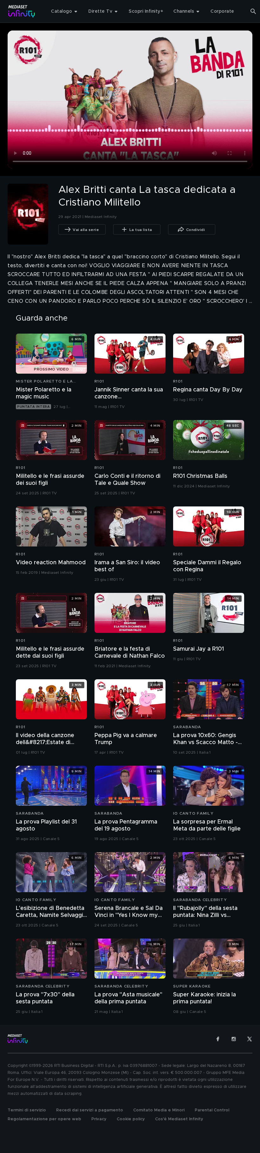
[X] (249, 1039)
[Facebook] (218, 1039)
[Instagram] (234, 1039)
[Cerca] (253, 11)
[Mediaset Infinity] (22, 11)
